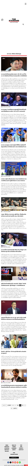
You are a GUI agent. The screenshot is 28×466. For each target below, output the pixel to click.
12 (22, 405)
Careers (14, 448)
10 (17, 405)
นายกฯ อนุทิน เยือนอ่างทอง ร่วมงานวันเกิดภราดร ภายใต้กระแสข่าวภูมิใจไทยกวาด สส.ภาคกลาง (14, 179)
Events (21, 448)
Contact (21, 449)
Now (21, 446)
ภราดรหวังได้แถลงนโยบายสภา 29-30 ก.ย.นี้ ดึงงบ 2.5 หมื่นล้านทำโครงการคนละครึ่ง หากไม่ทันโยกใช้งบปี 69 (14, 75)
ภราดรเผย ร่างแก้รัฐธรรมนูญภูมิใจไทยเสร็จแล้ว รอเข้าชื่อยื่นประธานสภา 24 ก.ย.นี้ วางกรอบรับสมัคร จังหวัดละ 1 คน (13, 110)
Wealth (14, 445)
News (7, 445)
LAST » (15, 408)
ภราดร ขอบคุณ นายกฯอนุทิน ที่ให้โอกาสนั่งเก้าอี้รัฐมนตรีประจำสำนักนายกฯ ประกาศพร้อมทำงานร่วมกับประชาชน (13, 145)
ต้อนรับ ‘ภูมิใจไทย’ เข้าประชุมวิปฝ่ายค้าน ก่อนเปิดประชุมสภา (13, 352)
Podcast (6, 446)
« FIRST (9, 405)
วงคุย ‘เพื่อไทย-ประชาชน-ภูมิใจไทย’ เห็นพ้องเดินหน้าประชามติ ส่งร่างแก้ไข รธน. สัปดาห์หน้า (13, 215)
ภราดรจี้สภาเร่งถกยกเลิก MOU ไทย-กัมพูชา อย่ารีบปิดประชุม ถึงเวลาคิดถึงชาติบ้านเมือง (14, 250)
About (14, 449)
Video (14, 446)
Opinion (6, 448)
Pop (21, 445)
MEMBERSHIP (14, 457)
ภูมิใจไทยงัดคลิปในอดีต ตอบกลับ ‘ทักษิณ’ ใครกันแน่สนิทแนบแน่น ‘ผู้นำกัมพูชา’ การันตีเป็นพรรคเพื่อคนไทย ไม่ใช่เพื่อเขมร (13, 284)
